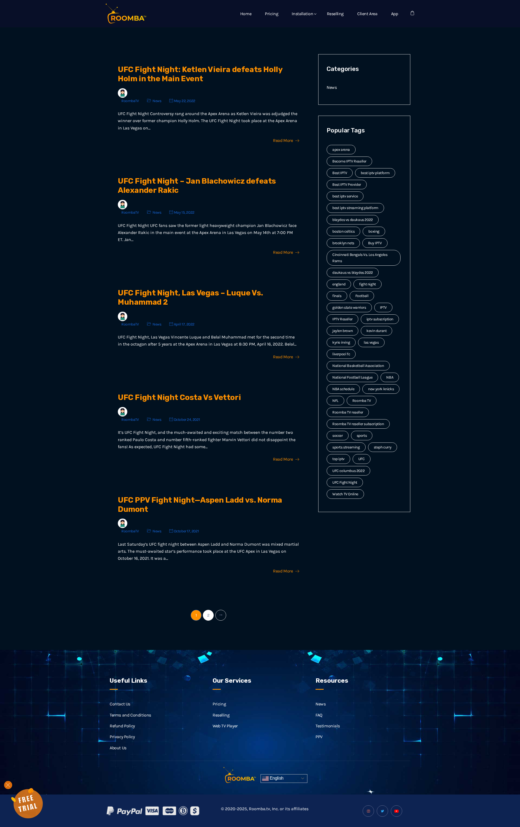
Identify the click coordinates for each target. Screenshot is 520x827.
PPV (319, 736)
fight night (367, 284)
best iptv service (345, 196)
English (276, 778)
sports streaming (346, 447)
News (156, 101)
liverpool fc (341, 354)
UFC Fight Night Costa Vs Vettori (179, 397)
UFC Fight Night (344, 482)
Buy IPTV (375, 243)
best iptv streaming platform (355, 208)
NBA (389, 377)
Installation (302, 13)
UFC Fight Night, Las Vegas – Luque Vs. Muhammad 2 (190, 297)
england (338, 284)
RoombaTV (130, 101)
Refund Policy (122, 725)
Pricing (271, 13)
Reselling (335, 13)
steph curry (383, 447)
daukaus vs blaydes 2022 (352, 272)
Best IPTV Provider (346, 184)
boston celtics (343, 231)
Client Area (367, 13)
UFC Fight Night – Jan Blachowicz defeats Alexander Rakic (197, 186)
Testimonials (328, 725)
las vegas (371, 342)
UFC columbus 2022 (348, 470)
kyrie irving (341, 342)
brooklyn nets (343, 243)
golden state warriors (349, 307)
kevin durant (376, 330)
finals (337, 296)
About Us (118, 747)
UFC (361, 459)
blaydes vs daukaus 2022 (352, 219)
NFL (335, 400)
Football (362, 296)
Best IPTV (339, 173)
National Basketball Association (358, 365)
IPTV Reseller (342, 319)
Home (245, 13)
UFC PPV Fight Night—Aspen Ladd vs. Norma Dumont (200, 505)
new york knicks (381, 389)
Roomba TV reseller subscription (358, 424)
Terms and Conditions (130, 715)
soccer (337, 435)
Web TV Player (225, 725)
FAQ (319, 715)
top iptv (338, 459)
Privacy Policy (122, 736)
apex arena (341, 149)
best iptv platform (375, 173)
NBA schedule (343, 389)
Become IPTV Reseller (349, 161)
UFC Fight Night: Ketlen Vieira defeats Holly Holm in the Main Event (200, 74)
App (394, 13)
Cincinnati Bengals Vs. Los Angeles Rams (359, 257)
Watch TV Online (345, 494)
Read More (283, 140)
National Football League (352, 377)
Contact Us (120, 703)
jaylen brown (342, 330)
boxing (373, 231)
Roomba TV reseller (347, 412)
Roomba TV (361, 400)
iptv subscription (379, 319)
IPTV (383, 307)
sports (362, 435)
